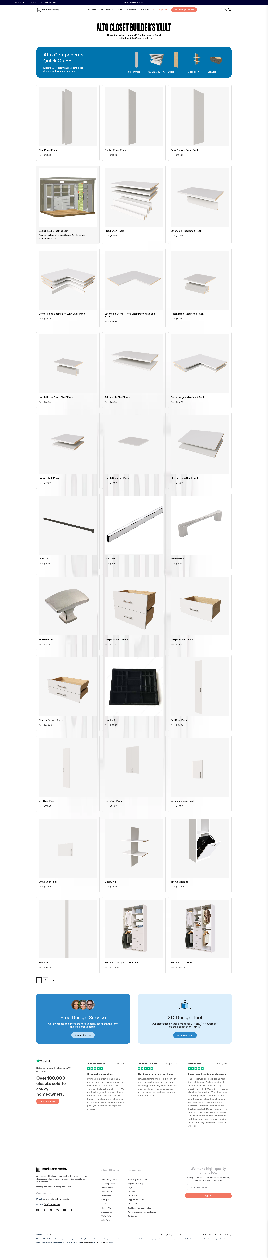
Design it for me (83, 1035)
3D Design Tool (160, 9)
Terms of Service (101, 1242)
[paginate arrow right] (53, 980)
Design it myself (185, 1035)
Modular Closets (49, 1235)
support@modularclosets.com (58, 1199)
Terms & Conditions (181, 1235)
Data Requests (195, 1235)
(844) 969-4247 (52, 1204)
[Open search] (221, 9)
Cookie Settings (226, 1235)
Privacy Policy (166, 1235)
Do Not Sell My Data (210, 1235)
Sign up (208, 1195)
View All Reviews (48, 1101)
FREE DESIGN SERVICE (134, 2)
